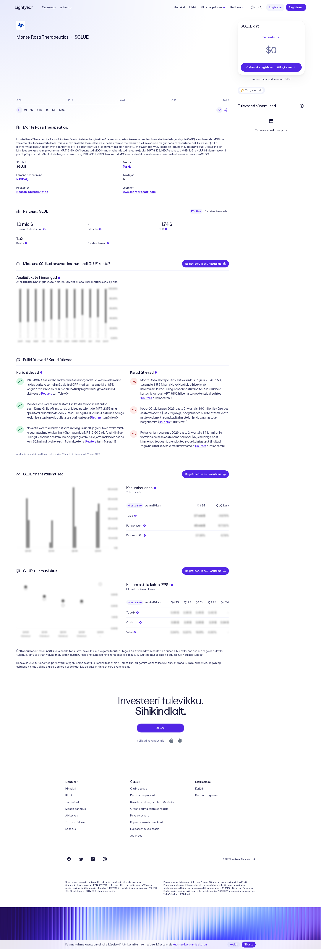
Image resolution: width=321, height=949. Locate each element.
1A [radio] (47, 110)
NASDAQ (22, 179)
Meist (192, 7)
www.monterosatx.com (139, 192)
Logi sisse (275, 7)
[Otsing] (260, 7)
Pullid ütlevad (27, 372)
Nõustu (248, 944)
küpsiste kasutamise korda (190, 944)
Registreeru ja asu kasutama (203, 263)
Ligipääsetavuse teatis (144, 829)
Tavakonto (49, 7)
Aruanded (136, 835)
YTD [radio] (39, 110)
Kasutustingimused (142, 795)
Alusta (160, 728)
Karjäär (199, 788)
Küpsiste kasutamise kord (146, 822)
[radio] (219, 110)
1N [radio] (25, 110)
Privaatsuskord (139, 815)
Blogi (68, 795)
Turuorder (269, 37)
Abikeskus (71, 815)
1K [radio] (31, 110)
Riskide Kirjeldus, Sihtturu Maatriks (152, 802)
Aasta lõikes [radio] (153, 505)
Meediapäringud (75, 809)
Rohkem (235, 7)
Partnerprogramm (206, 795)
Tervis (127, 166)
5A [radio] (54, 110)
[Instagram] (104, 859)
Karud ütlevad (142, 372)
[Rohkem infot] (302, 106)
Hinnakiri (179, 7)
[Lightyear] (24, 7)
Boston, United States (32, 192)
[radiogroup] (41, 110)
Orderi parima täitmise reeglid (149, 809)
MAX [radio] (62, 110)
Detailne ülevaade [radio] (216, 211)
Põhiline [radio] (196, 211)
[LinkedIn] (93, 859)
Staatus (70, 829)
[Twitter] (81, 859)
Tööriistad (72, 802)
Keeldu (234, 944)
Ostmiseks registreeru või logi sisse (269, 67)
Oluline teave (138, 788)
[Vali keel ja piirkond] (252, 7)
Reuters (46, 393)
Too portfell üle (75, 822)
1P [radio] (19, 110)
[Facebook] (69, 859)
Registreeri (296, 7)
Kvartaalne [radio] (135, 505)
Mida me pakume (211, 7)
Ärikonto (66, 7)
